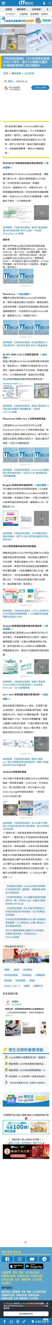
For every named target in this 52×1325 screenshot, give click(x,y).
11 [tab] (31, 20)
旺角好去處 (7, 1279)
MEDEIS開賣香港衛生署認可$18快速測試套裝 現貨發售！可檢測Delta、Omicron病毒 (25, 934)
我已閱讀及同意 (26, 1313)
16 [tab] (31, 23)
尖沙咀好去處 (32, 1272)
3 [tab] (25, 17)
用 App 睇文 (41, 87)
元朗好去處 (23, 1275)
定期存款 (45, 13)
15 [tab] (28, 23)
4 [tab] (28, 17)
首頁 (5, 73)
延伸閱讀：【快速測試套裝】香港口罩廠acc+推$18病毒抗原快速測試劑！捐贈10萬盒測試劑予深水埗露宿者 (26, 762)
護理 (27, 985)
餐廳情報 (26, 1279)
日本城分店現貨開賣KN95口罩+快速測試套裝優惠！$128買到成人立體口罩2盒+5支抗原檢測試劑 (26, 923)
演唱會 (8, 9)
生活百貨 (29, 73)
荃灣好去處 (36, 1275)
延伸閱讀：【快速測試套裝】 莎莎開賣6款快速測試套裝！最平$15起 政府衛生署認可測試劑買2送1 (26, 536)
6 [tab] (33, 17)
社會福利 (6, 1282)
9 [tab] (25, 20)
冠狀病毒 (21, 980)
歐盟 (32, 980)
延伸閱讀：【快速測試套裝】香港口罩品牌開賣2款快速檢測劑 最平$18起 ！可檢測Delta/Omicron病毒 (25, 230)
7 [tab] (19, 20)
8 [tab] (22, 20)
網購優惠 (41, 975)
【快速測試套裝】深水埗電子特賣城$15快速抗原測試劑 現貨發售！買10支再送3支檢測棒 (25, 911)
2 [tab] (22, 17)
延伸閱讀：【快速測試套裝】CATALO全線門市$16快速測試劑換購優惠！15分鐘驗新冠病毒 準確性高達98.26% (26, 613)
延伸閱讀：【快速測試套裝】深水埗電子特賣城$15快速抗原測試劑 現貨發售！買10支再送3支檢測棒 (26, 826)
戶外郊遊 (37, 1279)
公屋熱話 (24, 13)
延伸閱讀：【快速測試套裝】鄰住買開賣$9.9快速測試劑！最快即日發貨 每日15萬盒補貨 (25, 344)
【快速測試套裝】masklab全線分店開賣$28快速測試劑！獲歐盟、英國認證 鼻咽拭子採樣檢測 (25, 889)
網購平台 (38, 985)
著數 (7, 969)
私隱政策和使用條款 (33, 1305)
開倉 (21, 1272)
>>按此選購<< (24, 294)
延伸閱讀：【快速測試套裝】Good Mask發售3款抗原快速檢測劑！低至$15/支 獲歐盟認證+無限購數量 (26, 472)
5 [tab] (31, 17)
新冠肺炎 (28, 969)
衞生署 (8, 980)
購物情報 (16, 73)
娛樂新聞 (34, 13)
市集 (14, 1272)
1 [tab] (19, 17)
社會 (17, 1279)
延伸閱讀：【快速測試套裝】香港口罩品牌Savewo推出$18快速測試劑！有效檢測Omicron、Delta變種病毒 (24, 684)
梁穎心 (10, 81)
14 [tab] (25, 23)
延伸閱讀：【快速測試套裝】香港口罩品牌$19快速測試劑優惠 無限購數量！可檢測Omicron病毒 (26, 408)
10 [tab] (28, 20)
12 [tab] (33, 20)
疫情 (17, 969)
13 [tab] (22, 23)
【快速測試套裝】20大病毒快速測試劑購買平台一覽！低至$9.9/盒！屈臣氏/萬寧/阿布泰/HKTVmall (26, 900)
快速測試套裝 (11, 975)
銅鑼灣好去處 (8, 1275)
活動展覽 (6, 1272)
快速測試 (27, 975)
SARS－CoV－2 (12, 985)
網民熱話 (5, 1291)
